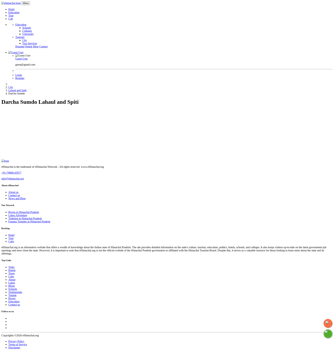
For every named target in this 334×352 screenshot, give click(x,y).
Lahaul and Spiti (17, 90)
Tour (11, 15)
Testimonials (15, 292)
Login (18, 75)
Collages (27, 30)
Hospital (20, 46)
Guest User (21, 58)
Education (13, 12)
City (24, 40)
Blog (35, 46)
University (28, 34)
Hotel (11, 9)
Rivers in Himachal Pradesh (23, 212)
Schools (26, 27)
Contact (43, 46)
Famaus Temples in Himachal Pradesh (29, 221)
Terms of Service (17, 344)
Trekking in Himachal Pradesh (25, 218)
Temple (12, 295)
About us (13, 192)
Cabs (11, 241)
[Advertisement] (167, 133)
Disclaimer (14, 347)
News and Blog (17, 198)
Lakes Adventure (17, 215)
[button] (15, 52)
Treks (11, 267)
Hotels (28, 46)
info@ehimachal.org (12, 178)
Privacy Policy (16, 341)
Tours (11, 273)
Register (19, 78)
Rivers (11, 298)
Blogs (11, 285)
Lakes (11, 282)
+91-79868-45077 (11, 172)
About (11, 279)
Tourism (19, 37)
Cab (10, 18)
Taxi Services (29, 43)
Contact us (14, 195)
